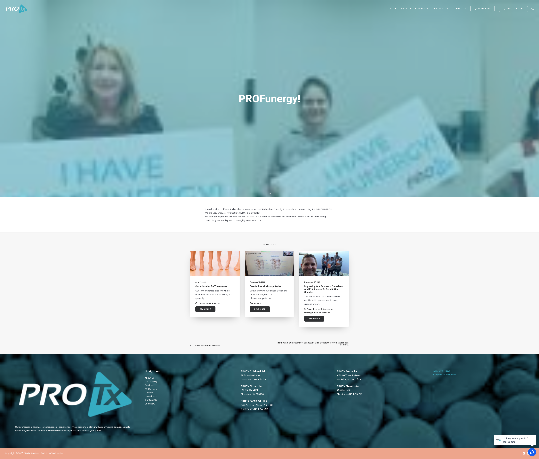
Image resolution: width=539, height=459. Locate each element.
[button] (532, 8)
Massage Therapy (312, 312)
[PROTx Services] (16, 9)
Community (151, 381)
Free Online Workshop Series (265, 286)
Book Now (150, 403)
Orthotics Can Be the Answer (211, 286)
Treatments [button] (439, 8)
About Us (216, 303)
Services (420, 8)
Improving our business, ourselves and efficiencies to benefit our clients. (323, 289)
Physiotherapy (204, 303)
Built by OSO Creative (52, 453)
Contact (458, 8)
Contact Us (151, 399)
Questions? (151, 396)
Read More (205, 309)
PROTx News (151, 388)
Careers (149, 392)
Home (393, 8)
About (404, 8)
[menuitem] (393, 8)
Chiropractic (326, 309)
